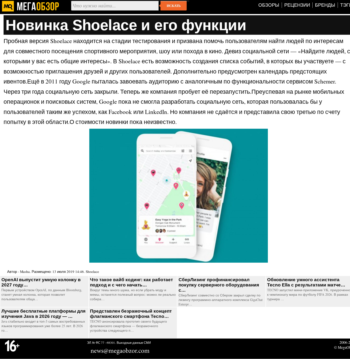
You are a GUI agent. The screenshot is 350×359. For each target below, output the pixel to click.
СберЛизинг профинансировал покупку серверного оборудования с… (219, 285)
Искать (173, 6)
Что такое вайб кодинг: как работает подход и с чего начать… (131, 282)
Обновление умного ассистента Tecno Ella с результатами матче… (306, 282)
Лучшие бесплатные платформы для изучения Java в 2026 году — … (43, 314)
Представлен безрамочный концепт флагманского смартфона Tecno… (131, 314)
